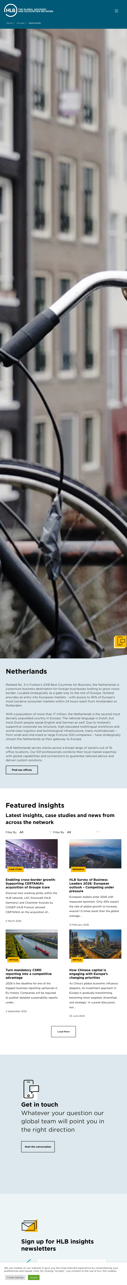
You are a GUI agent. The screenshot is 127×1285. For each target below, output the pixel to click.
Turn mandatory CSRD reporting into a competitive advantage (29, 974)
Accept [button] (34, 1277)
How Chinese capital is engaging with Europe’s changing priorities (88, 974)
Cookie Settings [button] (15, 1277)
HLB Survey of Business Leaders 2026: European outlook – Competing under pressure (91, 885)
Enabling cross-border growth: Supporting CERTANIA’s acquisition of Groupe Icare (31, 883)
